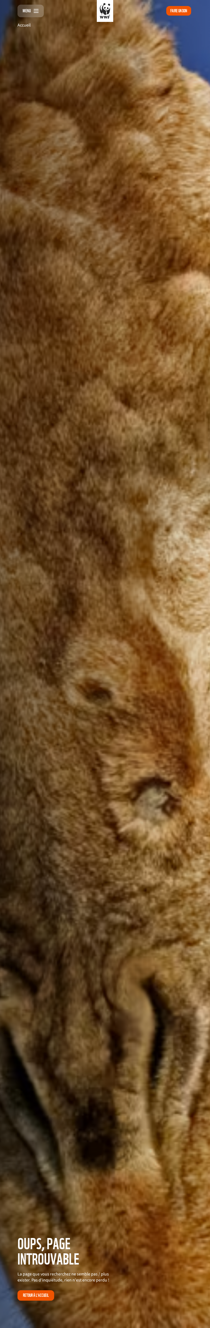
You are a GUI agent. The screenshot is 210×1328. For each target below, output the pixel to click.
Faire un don (178, 10)
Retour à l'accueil (36, 1295)
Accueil (24, 25)
